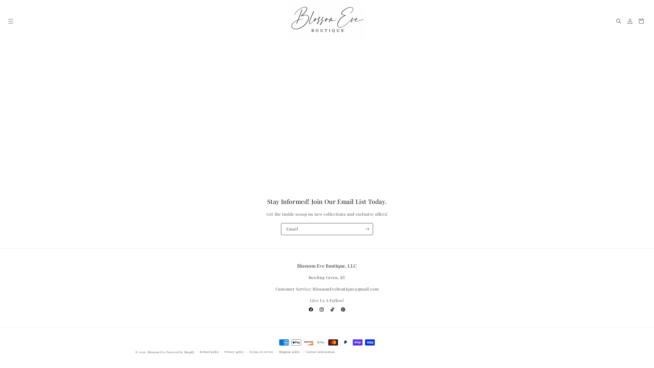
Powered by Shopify (181, 352)
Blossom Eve (157, 352)
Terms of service (261, 352)
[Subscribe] (367, 229)
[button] (10, 21)
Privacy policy (234, 352)
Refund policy (209, 352)
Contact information (320, 352)
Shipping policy (290, 352)
